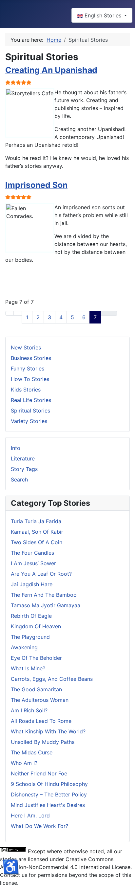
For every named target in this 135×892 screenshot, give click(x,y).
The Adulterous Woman (39, 700)
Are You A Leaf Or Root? (41, 573)
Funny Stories (27, 368)
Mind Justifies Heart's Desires (48, 805)
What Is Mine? (28, 668)
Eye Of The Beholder (36, 658)
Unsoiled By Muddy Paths (42, 742)
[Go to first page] (9, 313)
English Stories (103, 15)
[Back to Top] (127, 884)
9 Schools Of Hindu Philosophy (49, 784)
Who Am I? (24, 763)
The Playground (30, 637)
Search (19, 479)
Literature (23, 458)
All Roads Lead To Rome (41, 721)
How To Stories (30, 379)
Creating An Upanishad (51, 70)
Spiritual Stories (30, 410)
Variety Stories (29, 421)
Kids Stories (26, 389)
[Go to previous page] (17, 313)
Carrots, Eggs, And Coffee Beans (52, 679)
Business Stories (31, 358)
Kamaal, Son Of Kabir (37, 531)
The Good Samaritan (36, 689)
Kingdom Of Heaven (36, 626)
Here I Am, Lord (30, 815)
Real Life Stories (31, 400)
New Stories (26, 347)
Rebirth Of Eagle (31, 616)
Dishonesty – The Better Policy (49, 794)
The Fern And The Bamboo (44, 594)
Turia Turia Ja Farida (36, 521)
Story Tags (24, 469)
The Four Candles (32, 552)
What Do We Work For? (39, 826)
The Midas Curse (31, 752)
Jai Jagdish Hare (31, 584)
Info (15, 448)
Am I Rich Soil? (29, 710)
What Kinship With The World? (48, 731)
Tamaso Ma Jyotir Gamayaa (45, 605)
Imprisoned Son (36, 185)
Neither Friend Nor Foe (39, 773)
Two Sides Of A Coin (36, 542)
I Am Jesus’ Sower (33, 563)
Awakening (24, 647)
